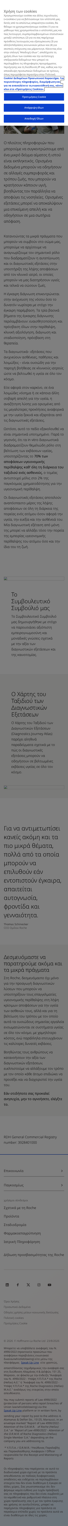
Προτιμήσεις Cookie (34, 97)
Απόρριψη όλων (34, 107)
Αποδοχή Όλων (34, 118)
